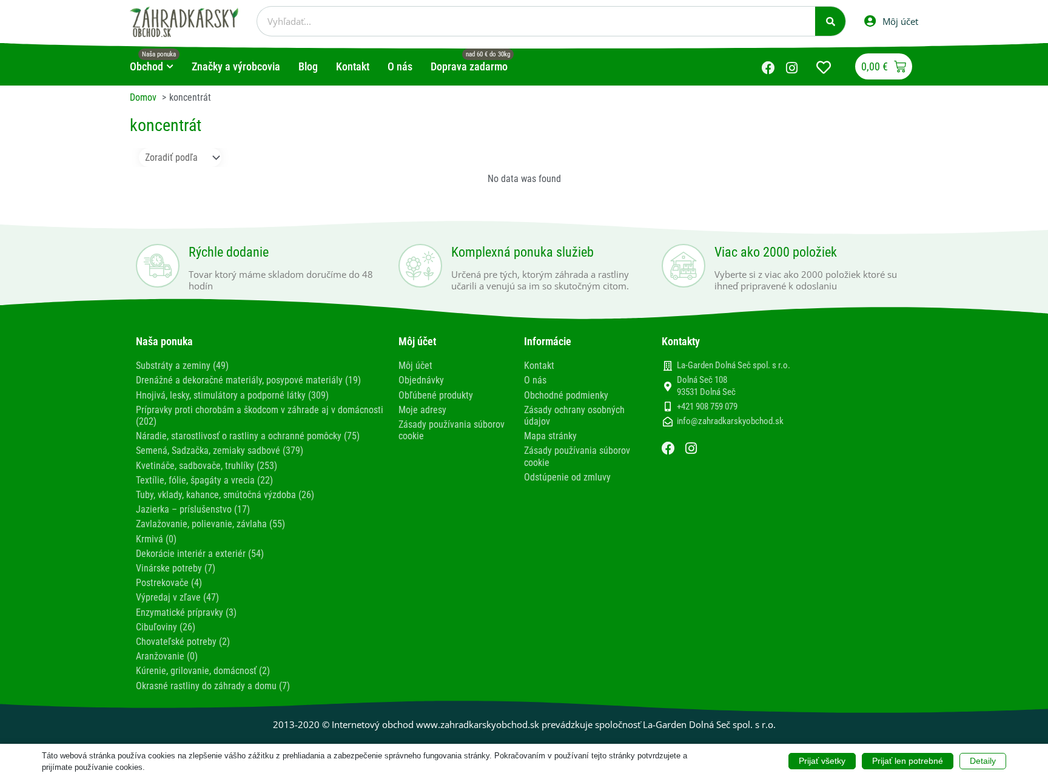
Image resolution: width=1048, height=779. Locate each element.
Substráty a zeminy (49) (182, 365)
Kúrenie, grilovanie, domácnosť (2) (203, 670)
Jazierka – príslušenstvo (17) (193, 509)
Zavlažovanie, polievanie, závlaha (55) (210, 524)
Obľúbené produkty (435, 395)
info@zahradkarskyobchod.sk (730, 421)
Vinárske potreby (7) (175, 568)
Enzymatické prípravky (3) (186, 612)
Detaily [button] (983, 761)
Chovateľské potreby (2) (183, 641)
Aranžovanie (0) (167, 656)
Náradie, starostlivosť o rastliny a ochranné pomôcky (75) (248, 436)
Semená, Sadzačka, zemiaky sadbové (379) (219, 450)
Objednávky (421, 380)
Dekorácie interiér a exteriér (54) (200, 553)
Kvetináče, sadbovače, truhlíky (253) (206, 465)
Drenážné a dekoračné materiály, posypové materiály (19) (248, 380)
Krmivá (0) (156, 539)
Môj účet (415, 365)
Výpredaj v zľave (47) (177, 597)
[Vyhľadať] (830, 21)
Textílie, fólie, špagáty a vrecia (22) (204, 480)
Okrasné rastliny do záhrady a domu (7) (213, 686)
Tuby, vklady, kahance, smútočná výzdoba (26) (225, 495)
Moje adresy (422, 410)
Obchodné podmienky (566, 395)
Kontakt (539, 365)
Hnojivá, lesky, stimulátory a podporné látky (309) (232, 395)
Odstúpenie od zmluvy (567, 477)
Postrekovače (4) (169, 582)
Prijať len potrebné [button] (907, 761)
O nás (535, 380)
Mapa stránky (550, 436)
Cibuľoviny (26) (165, 627)
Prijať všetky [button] (822, 761)
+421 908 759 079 (707, 406)
